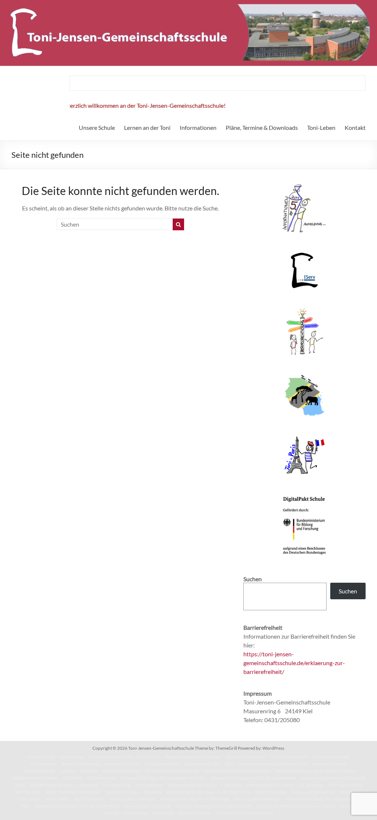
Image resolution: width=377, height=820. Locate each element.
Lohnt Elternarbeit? (289, 757)
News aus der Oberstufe (148, 806)
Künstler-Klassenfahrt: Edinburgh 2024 (213, 806)
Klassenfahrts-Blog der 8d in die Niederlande (253, 778)
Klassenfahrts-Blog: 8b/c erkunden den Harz (163, 778)
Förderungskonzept (121, 771)
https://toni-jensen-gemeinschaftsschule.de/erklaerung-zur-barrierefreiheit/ (294, 662)
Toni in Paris (56, 799)
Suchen (348, 591)
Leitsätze (67, 771)
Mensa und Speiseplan (312, 792)
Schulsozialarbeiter (331, 757)
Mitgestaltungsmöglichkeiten (193, 757)
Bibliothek (72, 778)
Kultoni (348, 806)
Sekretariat (162, 813)
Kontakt (355, 127)
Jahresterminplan (122, 792)
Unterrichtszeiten (329, 764)
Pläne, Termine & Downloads (262, 127)
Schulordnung (116, 785)
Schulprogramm (38, 771)
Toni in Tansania (88, 799)
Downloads (350, 792)
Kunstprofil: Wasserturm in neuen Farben (296, 806)
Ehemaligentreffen (162, 764)
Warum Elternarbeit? (246, 757)
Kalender (153, 792)
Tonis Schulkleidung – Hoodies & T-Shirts (100, 764)
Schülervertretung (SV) (110, 757)
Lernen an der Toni (147, 127)
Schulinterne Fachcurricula (172, 771)
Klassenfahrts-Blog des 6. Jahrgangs (63, 785)
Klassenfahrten (101, 778)
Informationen (198, 127)
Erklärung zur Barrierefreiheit (244, 813)
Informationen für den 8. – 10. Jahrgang (285, 785)
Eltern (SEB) (149, 757)
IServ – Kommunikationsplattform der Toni (266, 764)
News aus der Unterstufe (132, 799)
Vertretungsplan (270, 792)
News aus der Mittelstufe (257, 799)
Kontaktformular (194, 813)
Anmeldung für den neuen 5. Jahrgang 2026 (208, 792)
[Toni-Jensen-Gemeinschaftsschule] (188, 3)
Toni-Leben (321, 127)
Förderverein (44, 764)
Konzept (89, 771)
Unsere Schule (97, 127)
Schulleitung (72, 757)
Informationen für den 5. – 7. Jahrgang (205, 785)
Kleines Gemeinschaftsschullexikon (237, 771)
